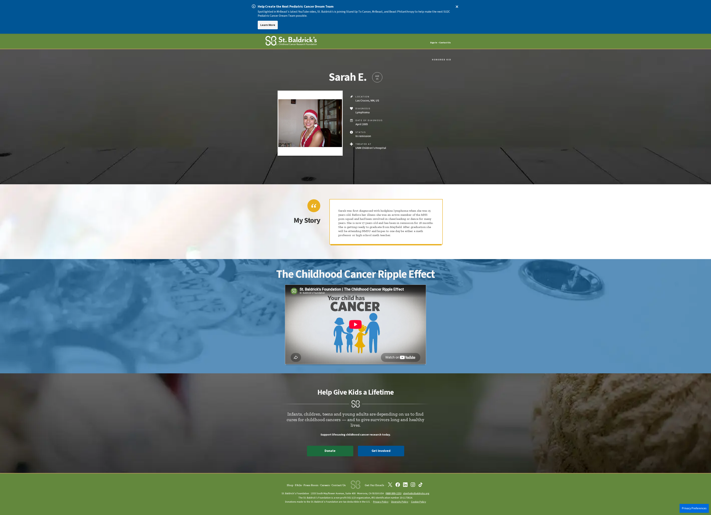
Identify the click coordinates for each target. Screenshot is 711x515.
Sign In (433, 42)
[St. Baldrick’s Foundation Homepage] (291, 41)
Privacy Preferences (694, 508)
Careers (325, 485)
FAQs (298, 485)
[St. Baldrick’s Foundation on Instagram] (413, 485)
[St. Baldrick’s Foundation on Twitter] (390, 485)
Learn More (267, 25)
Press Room (310, 485)
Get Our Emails (374, 485)
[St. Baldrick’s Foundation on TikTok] (420, 485)
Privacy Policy (380, 502)
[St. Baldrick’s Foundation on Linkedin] (405, 485)
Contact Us (445, 42)
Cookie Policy (418, 502)
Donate (330, 451)
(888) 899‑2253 (393, 493)
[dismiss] (457, 6)
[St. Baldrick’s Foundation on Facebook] (397, 485)
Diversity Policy (399, 502)
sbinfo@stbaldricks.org (416, 493)
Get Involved (381, 451)
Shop (290, 485)
